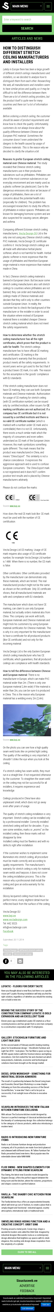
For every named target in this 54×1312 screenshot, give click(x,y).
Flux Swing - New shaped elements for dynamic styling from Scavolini (25, 1169)
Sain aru (45, 1305)
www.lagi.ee (15, 506)
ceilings (7, 954)
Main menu (20, 6)
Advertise (27, 1286)
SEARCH (27, 28)
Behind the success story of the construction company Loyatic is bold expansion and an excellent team (26, 1013)
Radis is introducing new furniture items (23, 1138)
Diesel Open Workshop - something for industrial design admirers (25, 1075)
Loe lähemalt (27, 1308)
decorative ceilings (23, 954)
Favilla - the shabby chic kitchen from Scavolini (26, 1196)
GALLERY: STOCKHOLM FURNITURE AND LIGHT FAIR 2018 (23, 1039)
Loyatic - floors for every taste (22, 986)
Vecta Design (10, 950)
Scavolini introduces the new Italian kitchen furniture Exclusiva (25, 1108)
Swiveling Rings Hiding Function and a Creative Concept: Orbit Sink (25, 1223)
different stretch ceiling (31, 950)
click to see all (27, 1252)
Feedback (27, 1291)
